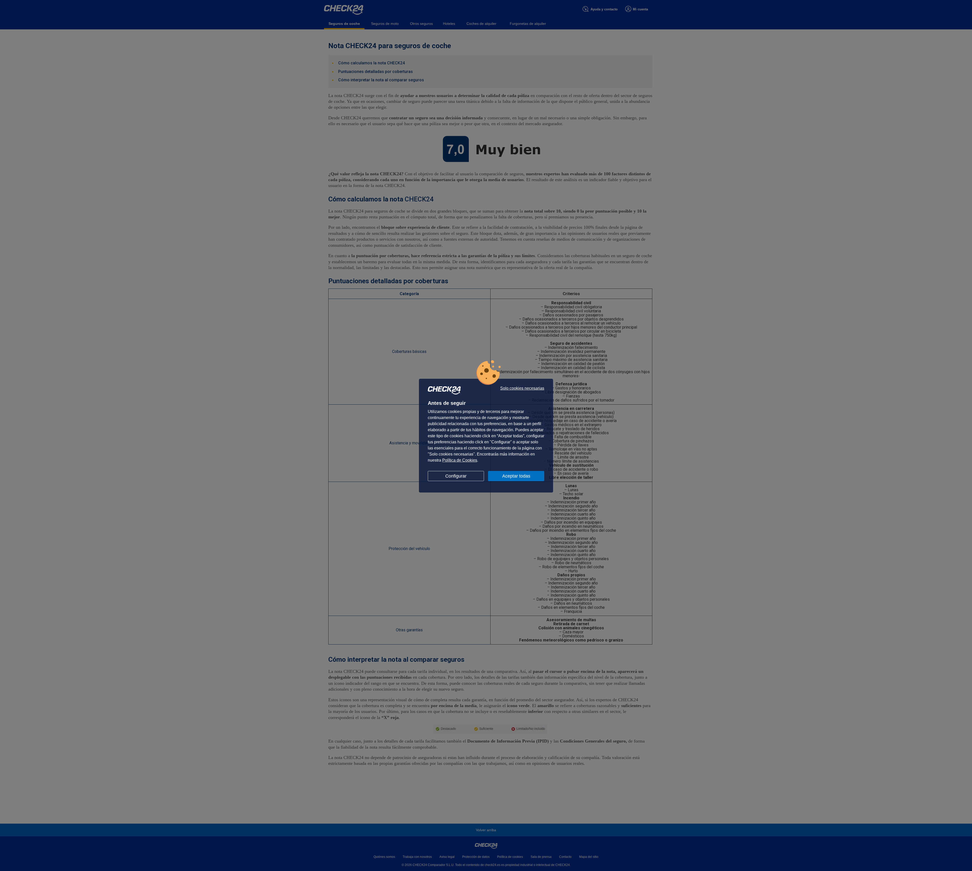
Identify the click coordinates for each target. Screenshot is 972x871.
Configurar (456, 476)
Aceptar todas (516, 476)
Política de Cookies (459, 460)
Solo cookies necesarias (522, 388)
